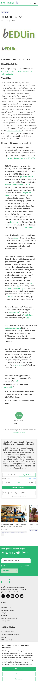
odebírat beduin (10, 571)
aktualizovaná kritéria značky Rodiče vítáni (20, 158)
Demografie (5, 532)
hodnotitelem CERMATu (21, 185)
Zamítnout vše (19, 679)
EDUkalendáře (8, 387)
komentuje (14, 222)
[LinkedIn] (22, 596)
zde (31, 283)
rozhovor (8, 185)
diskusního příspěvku (14, 131)
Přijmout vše (19, 669)
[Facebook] (3, 596)
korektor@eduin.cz (19, 432)
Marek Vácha (14, 312)
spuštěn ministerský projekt (15, 289)
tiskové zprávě (11, 225)
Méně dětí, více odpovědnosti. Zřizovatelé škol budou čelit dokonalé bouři (14, 525)
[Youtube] (17, 596)
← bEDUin (5, 12)
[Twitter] (8, 596)
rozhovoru (18, 365)
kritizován (8, 297)
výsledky (16, 238)
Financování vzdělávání (18, 532)
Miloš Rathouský (29, 315)
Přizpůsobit (19, 674)
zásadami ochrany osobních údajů (21, 566)
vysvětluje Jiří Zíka (26, 177)
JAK (27, 318)
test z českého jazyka (13, 328)
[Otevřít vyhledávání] (30, 3)
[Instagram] (12, 596)
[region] (19, 662)
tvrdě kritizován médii (25, 228)
